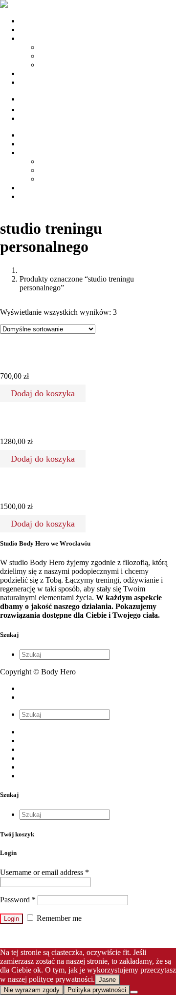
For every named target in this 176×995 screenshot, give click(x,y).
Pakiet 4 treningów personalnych (45, 357)
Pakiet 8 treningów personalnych (45, 422)
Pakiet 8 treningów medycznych (44, 487)
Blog (27, 767)
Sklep (28, 758)
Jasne (107, 979)
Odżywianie (58, 56)
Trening (51, 47)
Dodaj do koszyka (43, 393)
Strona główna (42, 732)
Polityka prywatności (96, 990)
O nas (29, 740)
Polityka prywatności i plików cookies (78, 688)
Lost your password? (32, 936)
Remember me (58, 918)
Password (18, 899)
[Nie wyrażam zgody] (134, 992)
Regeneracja (58, 65)
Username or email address (44, 872)
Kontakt (32, 776)
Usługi (30, 749)
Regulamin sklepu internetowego (70, 697)
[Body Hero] (21, 4)
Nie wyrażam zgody (32, 990)
